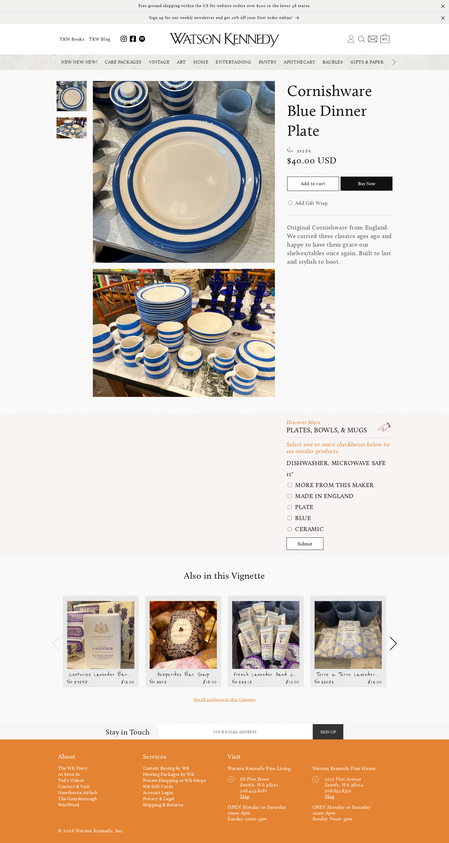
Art (181, 62)
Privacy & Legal (159, 798)
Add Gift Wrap (311, 203)
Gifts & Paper (366, 62)
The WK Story (72, 768)
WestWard (68, 805)
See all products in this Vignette (225, 699)
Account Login (158, 792)
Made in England (323, 496)
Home (200, 62)
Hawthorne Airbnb (78, 792)
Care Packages (123, 62)
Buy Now (366, 183)
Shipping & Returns (163, 805)
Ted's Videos (71, 780)
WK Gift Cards (158, 786)
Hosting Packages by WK (169, 774)
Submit (305, 544)
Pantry (268, 62)
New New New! (79, 62)
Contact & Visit (74, 786)
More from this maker (333, 485)
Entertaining (233, 62)
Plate (303, 507)
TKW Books (72, 39)
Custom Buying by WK (166, 768)
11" (290, 474)
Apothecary (299, 62)
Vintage (159, 62)
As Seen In (69, 774)
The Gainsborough (77, 798)
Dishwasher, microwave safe (336, 463)
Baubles (333, 62)
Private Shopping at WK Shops (174, 780)
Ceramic (308, 529)
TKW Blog (99, 39)
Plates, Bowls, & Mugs (327, 430)
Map (245, 796)
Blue (302, 518)
